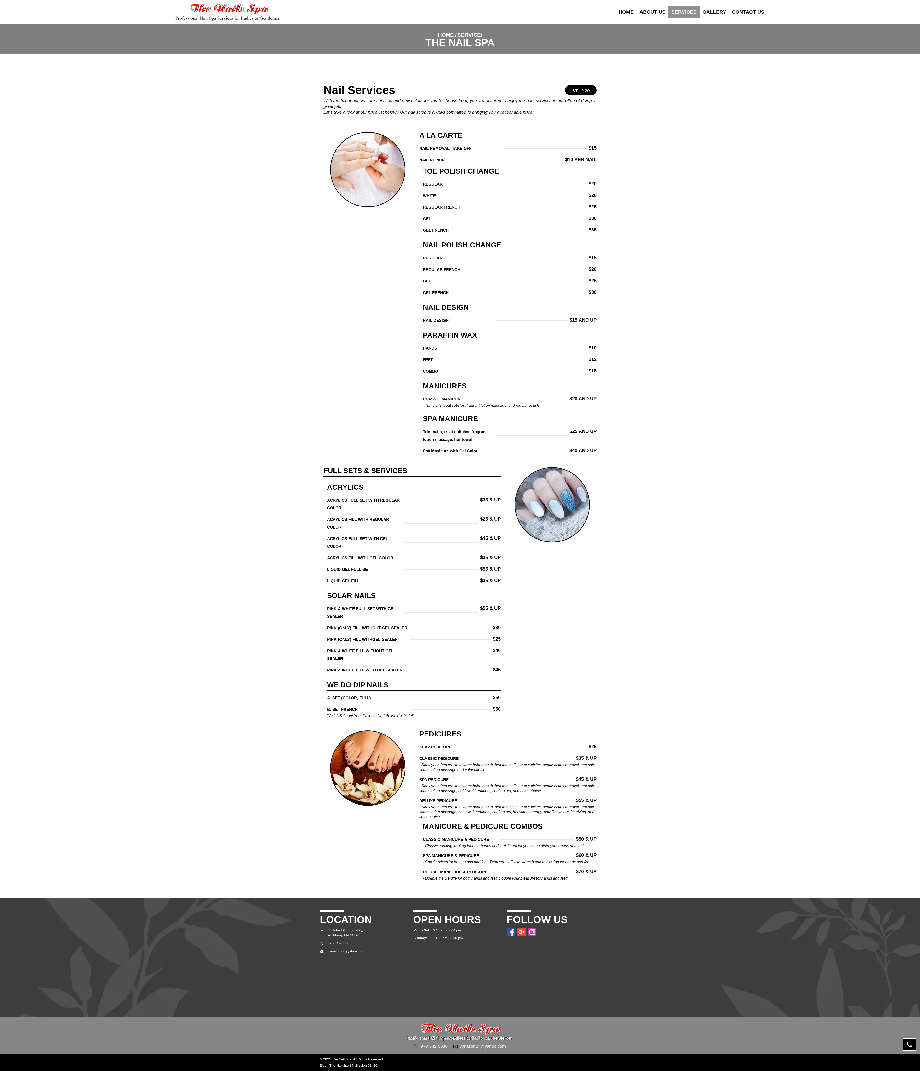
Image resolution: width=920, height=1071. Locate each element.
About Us (652, 12)
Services (684, 12)
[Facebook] (511, 932)
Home (626, 12)
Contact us (748, 12)
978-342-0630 (338, 943)
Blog (324, 1065)
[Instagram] (532, 932)
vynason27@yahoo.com (346, 951)
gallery (714, 12)
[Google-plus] (521, 932)
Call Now (582, 90)
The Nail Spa (339, 1065)
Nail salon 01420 (364, 1065)
